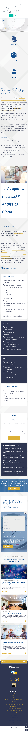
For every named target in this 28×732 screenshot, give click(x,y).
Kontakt (4, 661)
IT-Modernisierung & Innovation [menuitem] (14, 704)
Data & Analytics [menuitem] (14, 706)
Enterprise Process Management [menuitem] (14, 708)
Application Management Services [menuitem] (14, 710)
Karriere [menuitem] (14, 695)
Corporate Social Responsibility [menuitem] (14, 699)
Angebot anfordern (14, 438)
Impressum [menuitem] (14, 715)
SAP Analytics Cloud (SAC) (20, 113)
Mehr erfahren (14, 489)
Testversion (4, 316)
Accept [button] (11, 15)
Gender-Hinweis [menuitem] (14, 723)
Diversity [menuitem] (14, 701)
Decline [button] (16, 15)
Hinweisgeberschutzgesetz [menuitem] (14, 721)
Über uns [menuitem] (14, 694)
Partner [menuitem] (14, 697)
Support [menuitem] (14, 719)
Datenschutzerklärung (8, 536)
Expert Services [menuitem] (14, 712)
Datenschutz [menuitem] (14, 717)
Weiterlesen (5, 591)
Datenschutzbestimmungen (21, 9)
